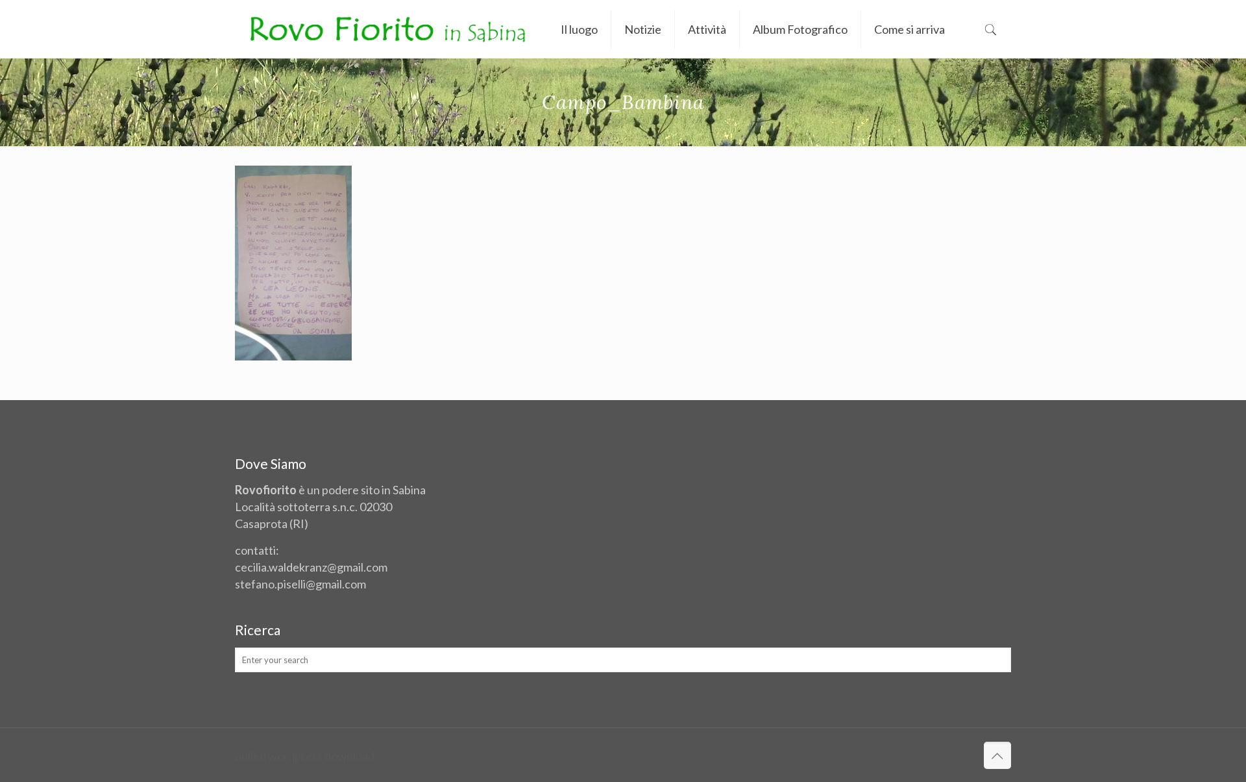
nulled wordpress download (304, 756)
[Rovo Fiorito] (388, 29)
